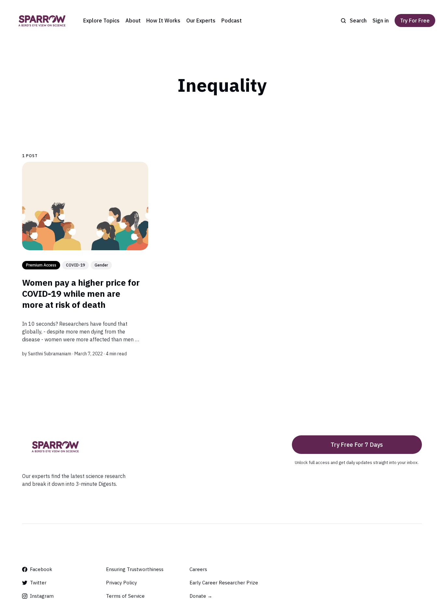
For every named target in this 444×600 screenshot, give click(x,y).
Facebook (41, 569)
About (133, 20)
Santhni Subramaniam (49, 354)
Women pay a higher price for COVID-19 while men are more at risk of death (81, 293)
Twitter (38, 583)
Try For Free (415, 20)
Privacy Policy (121, 583)
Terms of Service (125, 596)
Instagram (42, 596)
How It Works (163, 20)
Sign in (380, 20)
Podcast (231, 20)
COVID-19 (75, 265)
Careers (198, 569)
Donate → (200, 596)
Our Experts (200, 20)
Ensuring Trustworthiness (134, 569)
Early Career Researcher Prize (223, 583)
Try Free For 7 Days (357, 444)
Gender (101, 265)
